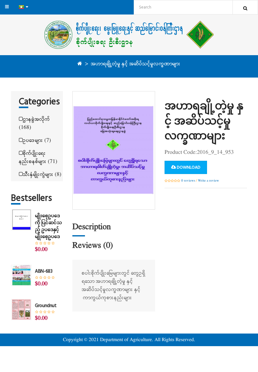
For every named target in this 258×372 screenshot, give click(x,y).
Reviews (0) (92, 245)
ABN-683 (43, 271)
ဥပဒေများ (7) (37, 140)
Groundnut (46, 306)
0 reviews (188, 180)
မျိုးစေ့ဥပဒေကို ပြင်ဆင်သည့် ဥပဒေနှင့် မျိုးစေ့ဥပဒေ (48, 226)
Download (188, 167)
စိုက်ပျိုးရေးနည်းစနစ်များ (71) (38, 157)
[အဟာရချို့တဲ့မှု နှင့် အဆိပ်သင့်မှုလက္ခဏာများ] (113, 150)
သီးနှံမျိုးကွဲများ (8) (42, 174)
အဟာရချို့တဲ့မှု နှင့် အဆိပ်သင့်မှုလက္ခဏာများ (136, 63)
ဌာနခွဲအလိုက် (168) (34, 123)
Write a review (208, 180)
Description (91, 227)
